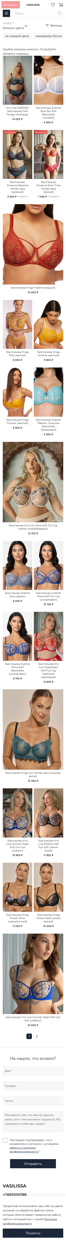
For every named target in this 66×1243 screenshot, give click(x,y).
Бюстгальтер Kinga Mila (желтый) (17, 353)
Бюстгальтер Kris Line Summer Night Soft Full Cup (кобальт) (17, 845)
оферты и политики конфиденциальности (24, 1149)
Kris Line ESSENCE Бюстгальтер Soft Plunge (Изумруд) (17, 111)
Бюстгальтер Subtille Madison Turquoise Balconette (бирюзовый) (48, 424)
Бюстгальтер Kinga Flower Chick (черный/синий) (17, 918)
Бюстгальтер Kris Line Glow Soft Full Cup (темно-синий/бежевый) (33, 527)
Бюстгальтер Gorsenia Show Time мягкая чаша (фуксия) (48, 187)
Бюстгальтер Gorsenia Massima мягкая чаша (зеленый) (17, 187)
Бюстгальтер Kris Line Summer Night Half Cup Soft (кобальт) (33, 1018)
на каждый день (17, 36)
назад (7, 23)
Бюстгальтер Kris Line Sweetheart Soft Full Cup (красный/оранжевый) (48, 670)
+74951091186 (15, 1194)
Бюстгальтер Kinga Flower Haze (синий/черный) (48, 918)
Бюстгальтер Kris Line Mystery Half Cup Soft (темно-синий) (48, 845)
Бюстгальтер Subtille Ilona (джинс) (17, 594)
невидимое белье (48, 36)
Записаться (10, 5)
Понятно (33, 1233)
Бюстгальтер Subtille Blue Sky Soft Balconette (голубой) (48, 112)
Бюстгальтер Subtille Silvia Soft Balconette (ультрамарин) (17, 668)
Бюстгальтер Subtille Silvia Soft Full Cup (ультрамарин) (48, 596)
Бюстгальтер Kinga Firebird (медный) (33, 287)
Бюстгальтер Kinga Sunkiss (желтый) (48, 353)
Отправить (33, 1163)
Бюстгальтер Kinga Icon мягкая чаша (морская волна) (33, 774)
